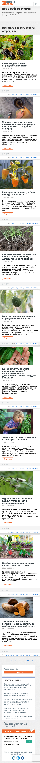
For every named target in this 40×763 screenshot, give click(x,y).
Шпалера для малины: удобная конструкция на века (18, 193)
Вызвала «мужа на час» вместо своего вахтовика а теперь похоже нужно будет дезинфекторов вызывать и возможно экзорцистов (18, 701)
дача (13, 94)
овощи (12, 655)
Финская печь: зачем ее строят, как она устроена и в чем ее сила (18, 717)
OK (29, 741)
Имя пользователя (11, 745)
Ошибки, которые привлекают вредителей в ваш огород (18, 564)
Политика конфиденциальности (15, 725)
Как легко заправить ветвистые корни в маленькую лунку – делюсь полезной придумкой (19, 256)
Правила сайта (9, 726)
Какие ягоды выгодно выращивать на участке (15, 64)
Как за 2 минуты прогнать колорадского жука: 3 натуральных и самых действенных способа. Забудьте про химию (19, 373)
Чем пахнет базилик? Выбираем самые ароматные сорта (19, 438)
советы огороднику (32, 94)
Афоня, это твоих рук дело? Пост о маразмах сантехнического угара (16, 694)
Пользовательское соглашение (15, 723)
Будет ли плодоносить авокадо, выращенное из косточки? (18, 317)
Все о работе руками (16, 8)
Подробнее (8, 85)
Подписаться (18, 672)
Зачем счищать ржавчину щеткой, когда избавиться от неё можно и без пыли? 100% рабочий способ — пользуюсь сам (17, 686)
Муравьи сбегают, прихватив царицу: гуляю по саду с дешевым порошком (17, 500)
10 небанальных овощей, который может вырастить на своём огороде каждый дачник (18, 623)
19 (28, 660)
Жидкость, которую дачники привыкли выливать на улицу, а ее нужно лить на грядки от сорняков (18, 125)
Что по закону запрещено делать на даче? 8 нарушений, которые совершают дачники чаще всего (17, 710)
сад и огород (20, 94)
